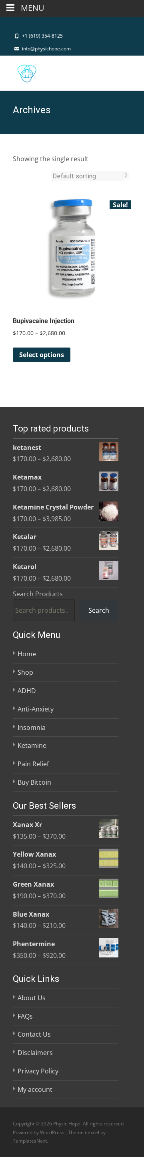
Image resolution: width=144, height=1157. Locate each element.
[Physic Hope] (20, 72)
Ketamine (32, 745)
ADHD (27, 690)
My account (35, 1089)
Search (98, 610)
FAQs (25, 1016)
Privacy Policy (38, 1071)
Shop (25, 672)
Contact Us (34, 1034)
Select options (41, 354)
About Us (32, 997)
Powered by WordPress (39, 1132)
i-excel (92, 1132)
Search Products (38, 593)
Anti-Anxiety (36, 709)
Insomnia (32, 727)
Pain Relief (33, 763)
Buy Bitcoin (34, 782)
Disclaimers (35, 1052)
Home (27, 653)
